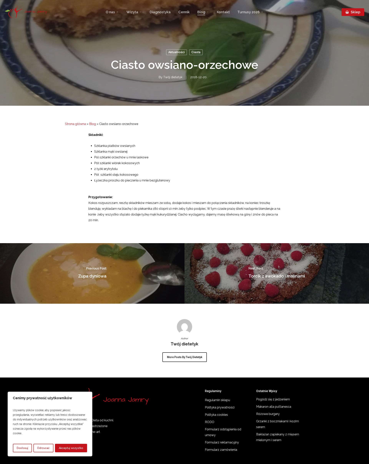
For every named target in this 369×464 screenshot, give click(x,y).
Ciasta (195, 52)
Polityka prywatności (219, 407)
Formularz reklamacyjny (222, 442)
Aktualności (176, 52)
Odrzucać (43, 448)
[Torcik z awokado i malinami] (276, 273)
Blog (92, 124)
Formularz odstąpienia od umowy (223, 432)
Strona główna (75, 124)
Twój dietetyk (172, 77)
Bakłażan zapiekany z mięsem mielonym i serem (277, 437)
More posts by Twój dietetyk (184, 357)
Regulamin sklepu (217, 400)
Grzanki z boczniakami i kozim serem (277, 424)
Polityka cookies (216, 415)
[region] (50, 424)
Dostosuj (22, 448)
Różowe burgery (268, 414)
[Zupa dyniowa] (92, 273)
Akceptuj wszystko (71, 448)
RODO (209, 422)
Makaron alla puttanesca (273, 406)
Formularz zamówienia (221, 450)
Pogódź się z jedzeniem (273, 399)
